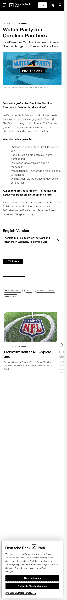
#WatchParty (10, 296)
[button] (60, 4)
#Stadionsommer (12, 290)
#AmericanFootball (45, 290)
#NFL (29, 290)
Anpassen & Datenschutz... (19, 592)
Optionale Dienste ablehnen (32, 586)
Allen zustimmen (32, 578)
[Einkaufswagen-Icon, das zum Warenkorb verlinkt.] (52, 5)
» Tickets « (12, 261)
